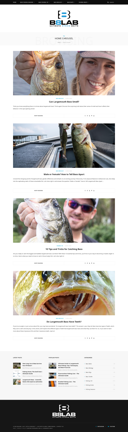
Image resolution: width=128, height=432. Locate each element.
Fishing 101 (60, 245)
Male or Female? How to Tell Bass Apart (64, 174)
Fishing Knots (83, 2)
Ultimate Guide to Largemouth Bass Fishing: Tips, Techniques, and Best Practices (68, 365)
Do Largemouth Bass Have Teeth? (64, 321)
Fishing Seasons (90, 389)
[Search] (108, 2)
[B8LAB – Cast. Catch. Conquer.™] (64, 18)
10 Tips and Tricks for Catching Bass (64, 249)
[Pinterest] (91, 115)
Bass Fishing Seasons (26, 2)
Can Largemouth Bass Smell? (64, 101)
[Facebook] (87, 115)
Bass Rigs (88, 372)
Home (14, 2)
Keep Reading (38, 115)
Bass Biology (58, 2)
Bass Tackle (89, 376)
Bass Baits (70, 2)
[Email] (93, 115)
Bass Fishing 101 (44, 2)
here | (15, 428)
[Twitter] (89, 115)
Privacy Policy (21, 428)
